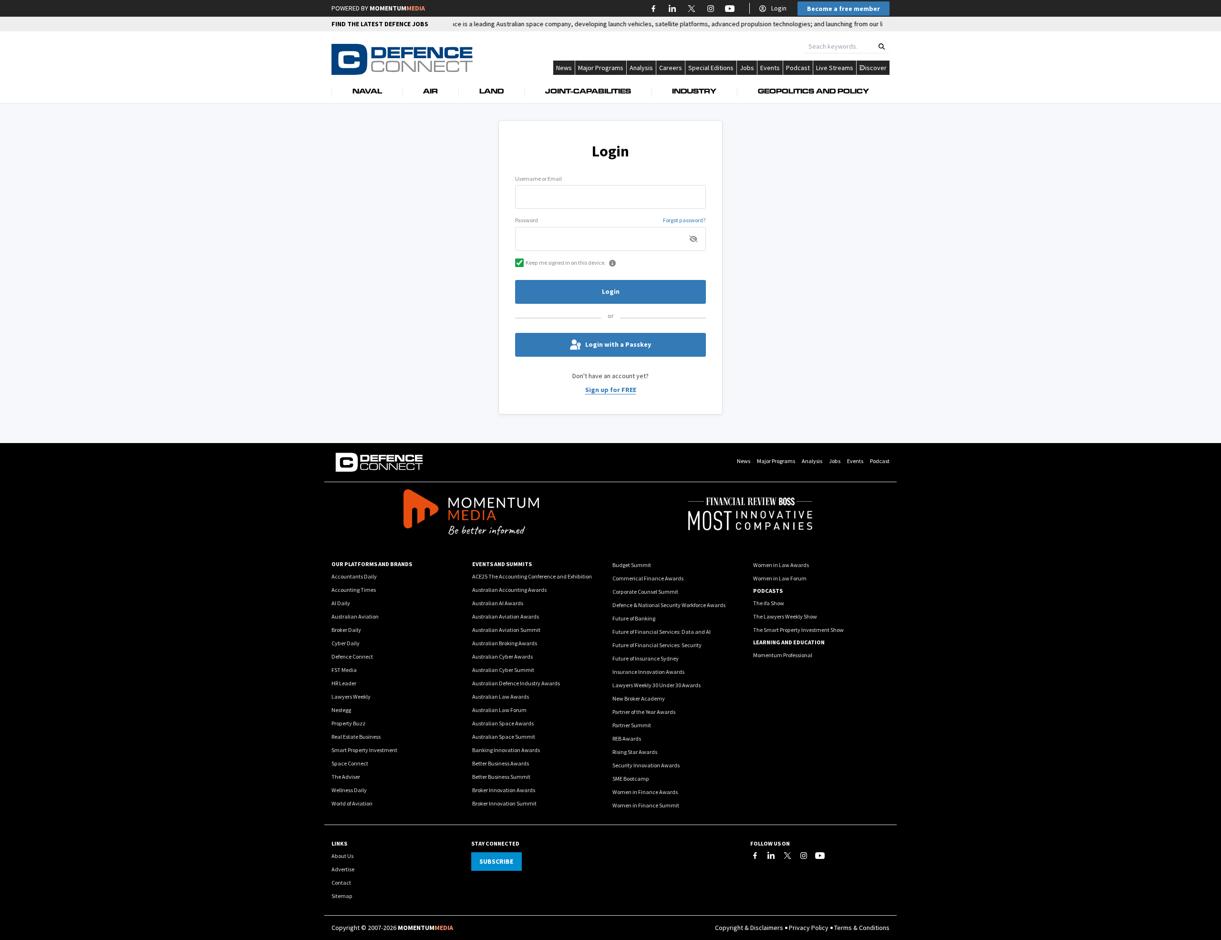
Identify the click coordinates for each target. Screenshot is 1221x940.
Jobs (747, 67)
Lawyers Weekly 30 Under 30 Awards (656, 685)
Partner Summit (631, 725)
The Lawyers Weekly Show (785, 616)
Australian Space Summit (503, 736)
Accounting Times (353, 589)
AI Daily (340, 603)
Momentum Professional (782, 655)
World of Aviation (352, 803)
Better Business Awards (500, 763)
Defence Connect (352, 656)
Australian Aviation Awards (505, 616)
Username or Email (538, 178)
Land (491, 92)
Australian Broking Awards (504, 643)
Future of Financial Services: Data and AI (661, 631)
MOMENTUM (397, 8)
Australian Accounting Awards (509, 589)
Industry (694, 92)
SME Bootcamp (630, 778)
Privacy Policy (808, 927)
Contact (341, 882)
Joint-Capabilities (588, 92)
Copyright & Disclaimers (749, 927)
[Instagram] (803, 855)
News (564, 67)
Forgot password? (684, 220)
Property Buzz (348, 723)
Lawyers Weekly (351, 696)
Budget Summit (631, 564)
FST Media (344, 669)
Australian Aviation (355, 616)
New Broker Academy (638, 698)
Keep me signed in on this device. (566, 262)
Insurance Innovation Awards (648, 671)
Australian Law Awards (500, 696)
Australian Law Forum (499, 709)
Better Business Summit (501, 776)
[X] (787, 855)
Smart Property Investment (364, 750)
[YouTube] (820, 855)
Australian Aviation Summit (506, 629)
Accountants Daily (354, 576)
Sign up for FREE (610, 389)
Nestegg (341, 709)
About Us (342, 855)
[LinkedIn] (771, 855)
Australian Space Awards (503, 723)
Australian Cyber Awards (502, 656)
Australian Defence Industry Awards (516, 683)
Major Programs (600, 67)
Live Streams (834, 67)
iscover (876, 67)
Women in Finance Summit (645, 805)
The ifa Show (768, 603)
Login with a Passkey (618, 344)
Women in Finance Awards (645, 791)
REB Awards (626, 738)
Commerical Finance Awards (647, 578)
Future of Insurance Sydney (645, 658)
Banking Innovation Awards (506, 750)
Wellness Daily (349, 790)
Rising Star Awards (634, 751)
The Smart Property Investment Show (798, 629)
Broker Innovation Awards (503, 790)
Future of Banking (633, 618)
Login (778, 8)
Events (770, 67)
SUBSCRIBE (496, 861)
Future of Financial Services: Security (657, 645)
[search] (882, 46)
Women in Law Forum (780, 578)
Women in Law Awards (781, 564)
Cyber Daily (345, 643)
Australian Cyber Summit (503, 669)
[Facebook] (755, 855)
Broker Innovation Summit (504, 803)
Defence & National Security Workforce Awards (668, 605)
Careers (670, 67)
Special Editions (711, 67)
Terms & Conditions (862, 927)
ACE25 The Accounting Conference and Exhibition (532, 576)
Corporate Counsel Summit (645, 591)
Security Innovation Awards (646, 765)
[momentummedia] (470, 513)
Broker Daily (346, 629)
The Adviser (345, 776)
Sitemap (341, 895)
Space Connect (349, 763)
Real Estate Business (356, 736)
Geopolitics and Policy (813, 92)
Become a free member (843, 8)
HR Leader (343, 683)
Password (526, 220)
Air (430, 92)
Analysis (641, 67)
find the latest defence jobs (379, 24)
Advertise (342, 869)
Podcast (798, 67)
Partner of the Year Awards (643, 711)
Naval (367, 92)
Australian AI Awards (497, 603)
